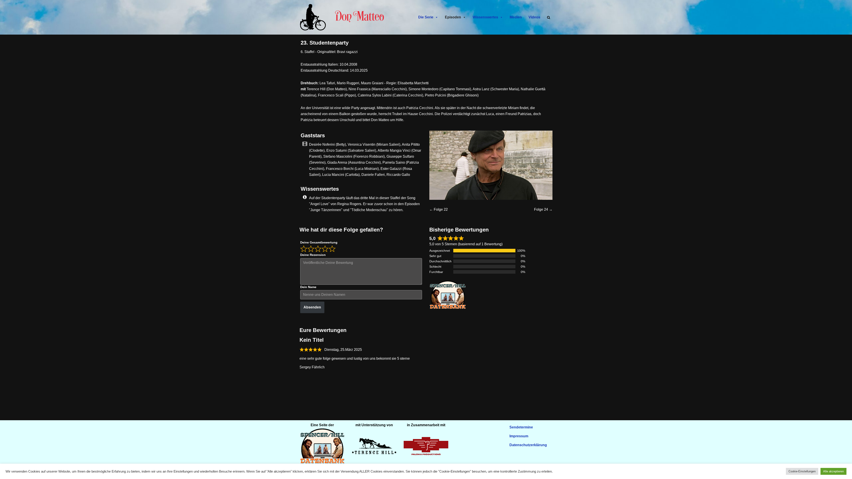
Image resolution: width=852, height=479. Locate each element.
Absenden (312, 307)
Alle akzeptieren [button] (833, 471)
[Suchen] (548, 17)
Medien (516, 17)
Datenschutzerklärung (528, 445)
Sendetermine (521, 427)
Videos (534, 17)
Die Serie (425, 17)
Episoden (453, 17)
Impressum (518, 436)
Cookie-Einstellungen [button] (802, 471)
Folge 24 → (543, 209)
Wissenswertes (485, 17)
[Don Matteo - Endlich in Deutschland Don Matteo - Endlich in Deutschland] (314, 17)
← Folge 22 (438, 209)
